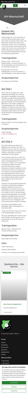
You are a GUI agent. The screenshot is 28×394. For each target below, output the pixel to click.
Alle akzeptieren (14, 382)
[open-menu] (26, 5)
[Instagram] (24, 1)
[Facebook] (20, 1)
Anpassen (14, 386)
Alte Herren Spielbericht (12, 304)
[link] (15, 5)
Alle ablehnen (14, 390)
